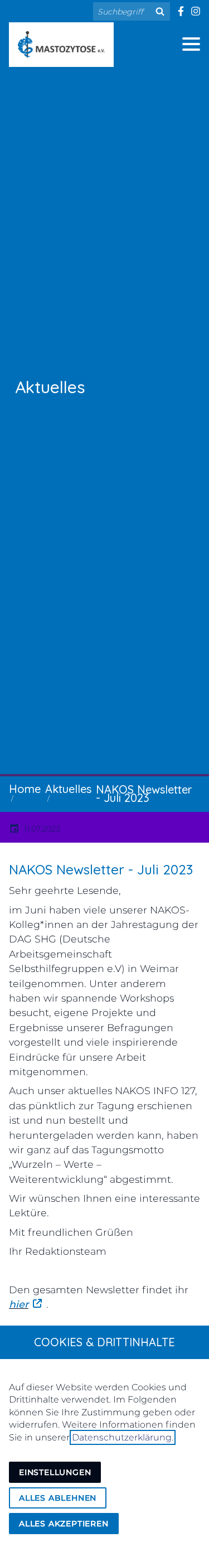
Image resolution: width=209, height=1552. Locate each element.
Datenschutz (60, 415)
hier (18, 1304)
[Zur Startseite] (61, 44)
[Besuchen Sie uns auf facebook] (180, 11)
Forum (36, 482)
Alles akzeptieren (64, 1524)
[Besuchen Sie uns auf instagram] (195, 11)
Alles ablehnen (57, 1498)
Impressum (54, 448)
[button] (191, 44)
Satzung (42, 381)
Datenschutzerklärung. (122, 1437)
